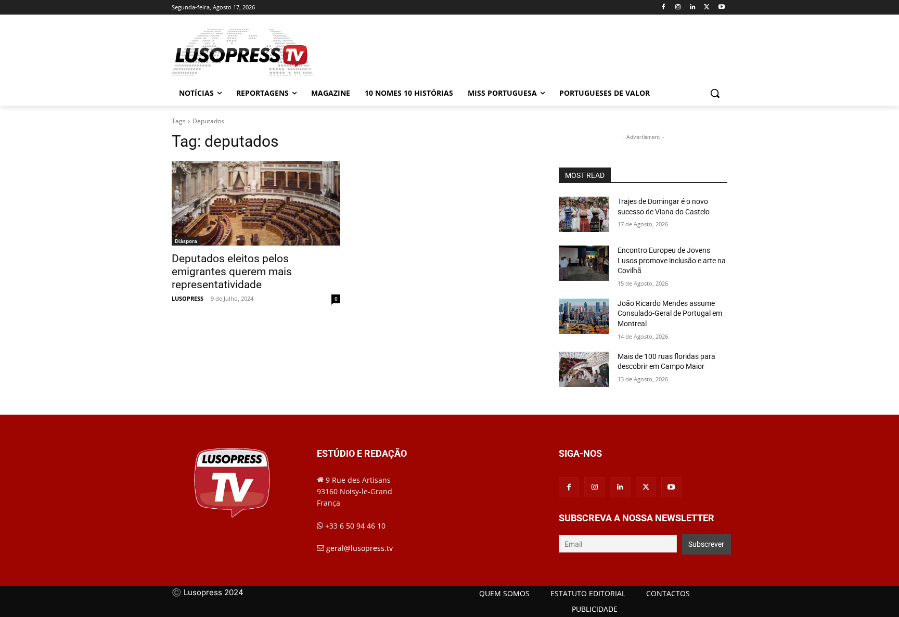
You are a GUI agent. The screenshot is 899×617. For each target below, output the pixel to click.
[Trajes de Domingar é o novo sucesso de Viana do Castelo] (584, 214)
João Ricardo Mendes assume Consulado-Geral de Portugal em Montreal (670, 313)
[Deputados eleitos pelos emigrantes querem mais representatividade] (256, 203)
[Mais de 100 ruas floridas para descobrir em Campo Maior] (584, 369)
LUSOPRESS (187, 298)
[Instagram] (678, 8)
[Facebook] (664, 8)
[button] (714, 93)
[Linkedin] (693, 8)
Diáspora (186, 241)
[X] (707, 8)
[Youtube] (721, 8)
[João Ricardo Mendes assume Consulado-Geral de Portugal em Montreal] (584, 316)
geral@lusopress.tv (359, 548)
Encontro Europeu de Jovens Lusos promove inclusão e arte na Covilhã (672, 260)
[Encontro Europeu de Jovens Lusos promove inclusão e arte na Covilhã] (584, 263)
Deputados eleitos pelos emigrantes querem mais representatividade (232, 271)
